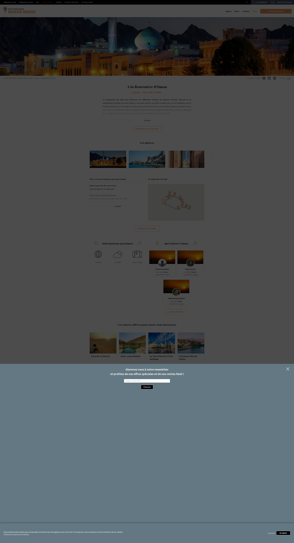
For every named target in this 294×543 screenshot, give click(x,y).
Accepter (283, 533)
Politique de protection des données (16, 534)
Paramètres (271, 533)
